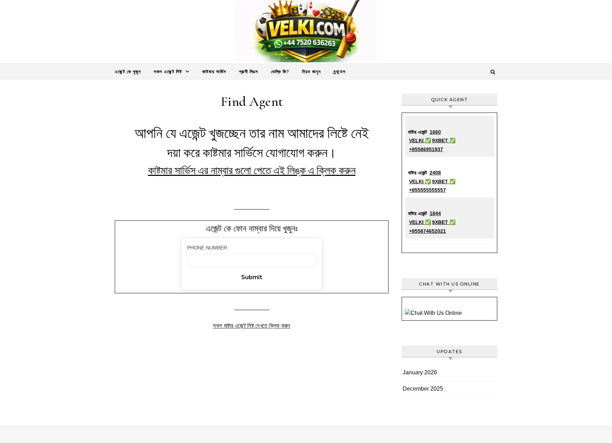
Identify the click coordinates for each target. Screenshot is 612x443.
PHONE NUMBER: (207, 248)
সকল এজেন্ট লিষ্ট (168, 71)
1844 (435, 213)
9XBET (440, 140)
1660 (435, 132)
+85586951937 (426, 149)
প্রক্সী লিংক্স (248, 71)
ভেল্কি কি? (280, 71)
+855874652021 (427, 231)
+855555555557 (427, 190)
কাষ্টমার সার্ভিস (214, 71)
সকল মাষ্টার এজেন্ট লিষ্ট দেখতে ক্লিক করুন (251, 326)
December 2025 (423, 389)
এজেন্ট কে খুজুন (128, 71)
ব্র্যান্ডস (340, 71)
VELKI (417, 140)
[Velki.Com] (306, 33)
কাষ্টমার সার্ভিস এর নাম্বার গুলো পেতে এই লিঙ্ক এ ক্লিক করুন (252, 170)
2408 (435, 173)
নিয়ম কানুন (311, 71)
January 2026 (420, 372)
